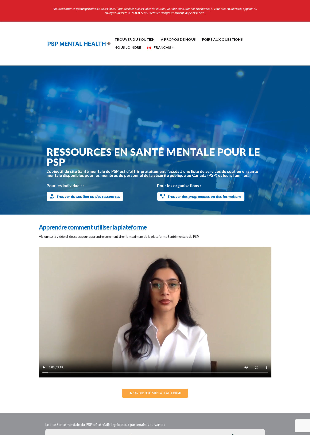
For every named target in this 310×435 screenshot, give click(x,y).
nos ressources (200, 9)
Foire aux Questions (222, 39)
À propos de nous (178, 39)
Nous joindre (128, 47)
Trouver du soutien (135, 39)
